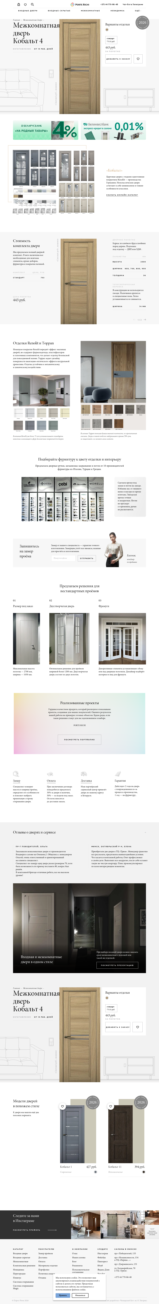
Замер (16, 781)
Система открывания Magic (23, 1287)
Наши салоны (78, 1258)
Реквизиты (77, 1266)
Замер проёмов (45, 1254)
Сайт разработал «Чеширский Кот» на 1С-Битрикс (126, 1301)
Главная (16, 20)
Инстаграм (103, 1254)
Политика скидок (46, 1274)
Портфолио (43, 1270)
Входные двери (28, 11)
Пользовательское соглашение (80, 1271)
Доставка (86, 781)
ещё (137, 11)
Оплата (51, 781)
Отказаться (80, 1295)
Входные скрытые (59, 11)
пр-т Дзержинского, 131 (125, 1264)
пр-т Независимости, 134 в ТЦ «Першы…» (126, 1259)
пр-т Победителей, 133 (125, 1254)
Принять (63, 1295)
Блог (74, 1262)
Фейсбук (102, 1258)
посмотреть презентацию (117, 965)
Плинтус (17, 1278)
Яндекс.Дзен (103, 1270)
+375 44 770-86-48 (109, 4)
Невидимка (118, 11)
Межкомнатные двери (32, 20)
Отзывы (42, 1278)
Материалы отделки (48, 1266)
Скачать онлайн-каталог (122, 195)
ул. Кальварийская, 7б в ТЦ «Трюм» (124, 1269)
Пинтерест (103, 1262)
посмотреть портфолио (79, 740)
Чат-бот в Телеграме (133, 4)
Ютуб (100, 1266)
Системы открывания (23, 1282)
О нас (75, 1254)
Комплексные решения (24, 1266)
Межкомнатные (90, 11)
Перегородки (19, 1274)
